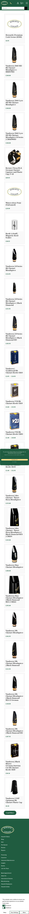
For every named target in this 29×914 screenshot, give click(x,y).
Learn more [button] (5, 903)
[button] (3, 905)
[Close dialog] (28, 449)
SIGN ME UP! (14, 459)
